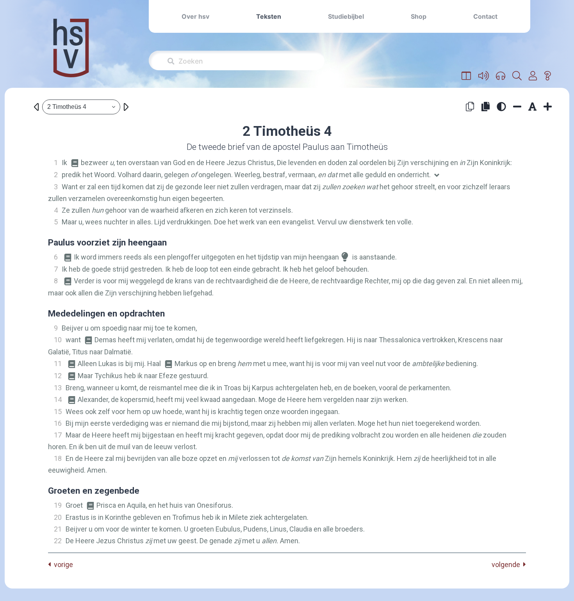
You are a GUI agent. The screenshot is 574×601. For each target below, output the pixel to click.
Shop (418, 16)
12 (58, 376)
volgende (507, 564)
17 (58, 435)
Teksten (268, 16)
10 (58, 340)
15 (58, 411)
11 (58, 363)
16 (58, 423)
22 (58, 541)
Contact (485, 16)
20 (58, 517)
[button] (466, 76)
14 (58, 399)
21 (58, 529)
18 (58, 458)
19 (58, 505)
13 (58, 388)
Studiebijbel (346, 16)
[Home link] (71, 53)
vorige (62, 564)
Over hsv (195, 16)
